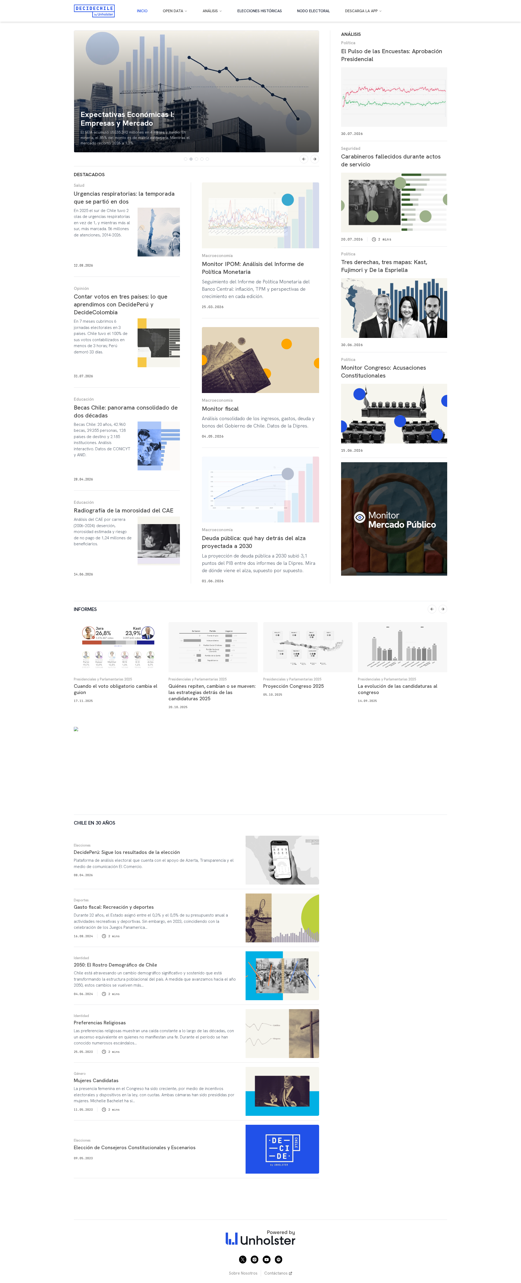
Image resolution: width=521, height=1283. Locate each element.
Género (80, 1073)
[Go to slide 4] (202, 159)
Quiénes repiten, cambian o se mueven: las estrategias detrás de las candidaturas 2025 (212, 692)
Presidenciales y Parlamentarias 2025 (103, 679)
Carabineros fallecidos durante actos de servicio (391, 160)
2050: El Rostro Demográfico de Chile (115, 965)
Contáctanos (276, 1273)
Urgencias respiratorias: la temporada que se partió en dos (124, 197)
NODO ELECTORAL (313, 10)
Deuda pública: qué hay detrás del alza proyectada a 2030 (254, 542)
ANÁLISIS (210, 10)
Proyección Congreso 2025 (293, 686)
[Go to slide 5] (207, 159)
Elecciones (82, 845)
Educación (84, 399)
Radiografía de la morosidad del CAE (123, 510)
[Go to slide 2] (191, 159)
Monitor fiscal (220, 409)
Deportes (81, 900)
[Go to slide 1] (185, 159)
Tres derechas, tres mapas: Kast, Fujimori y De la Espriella (384, 266)
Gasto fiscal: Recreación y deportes (114, 907)
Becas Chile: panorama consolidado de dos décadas (126, 411)
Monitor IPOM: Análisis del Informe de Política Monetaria (253, 268)
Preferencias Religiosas (100, 1022)
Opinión (81, 288)
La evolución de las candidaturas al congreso (397, 689)
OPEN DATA (173, 10)
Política (348, 43)
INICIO (142, 10)
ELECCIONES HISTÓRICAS (259, 10)
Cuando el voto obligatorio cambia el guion (115, 689)
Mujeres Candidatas (96, 1080)
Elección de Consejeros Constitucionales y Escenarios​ (135, 1147)
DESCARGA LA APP (361, 10)
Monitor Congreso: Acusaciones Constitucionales (383, 371)
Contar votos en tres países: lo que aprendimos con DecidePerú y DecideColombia (120, 304)
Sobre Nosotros (243, 1273)
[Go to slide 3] (196, 159)
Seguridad (350, 148)
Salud (79, 185)
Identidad (81, 958)
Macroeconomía (217, 255)
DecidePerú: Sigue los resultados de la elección (127, 852)
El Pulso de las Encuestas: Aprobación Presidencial (391, 55)
